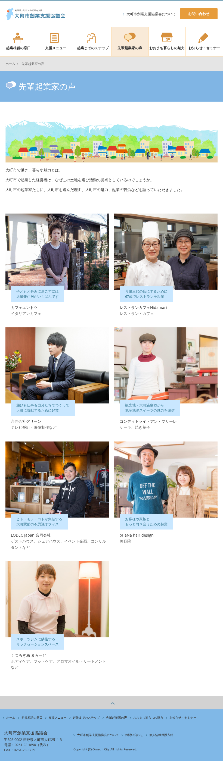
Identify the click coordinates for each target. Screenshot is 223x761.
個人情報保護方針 (161, 735)
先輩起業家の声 (129, 47)
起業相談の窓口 (18, 47)
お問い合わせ (198, 13)
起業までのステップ (93, 47)
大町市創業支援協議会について (151, 13)
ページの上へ (111, 702)
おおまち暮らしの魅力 (167, 47)
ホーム (10, 63)
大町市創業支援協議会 (35, 18)
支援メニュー (55, 47)
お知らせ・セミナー (204, 47)
